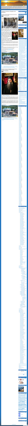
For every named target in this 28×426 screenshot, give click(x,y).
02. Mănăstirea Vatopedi (22, 280)
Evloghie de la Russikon (4, 67)
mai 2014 (19, 189)
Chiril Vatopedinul (21, 320)
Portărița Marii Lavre (21, 259)
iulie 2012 (19, 201)
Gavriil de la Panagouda (22, 329)
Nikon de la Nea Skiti (21, 351)
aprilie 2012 (20, 203)
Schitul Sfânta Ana (22, 273)
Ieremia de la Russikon (8, 119)
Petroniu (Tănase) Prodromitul (22, 238)
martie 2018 (20, 163)
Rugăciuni (20, 366)
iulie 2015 (19, 181)
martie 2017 (20, 170)
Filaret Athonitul (21, 327)
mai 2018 (19, 162)
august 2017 (20, 167)
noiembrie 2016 (20, 172)
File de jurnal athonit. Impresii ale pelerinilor (22, 248)
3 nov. (2, 71)
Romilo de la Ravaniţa (22, 240)
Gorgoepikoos (21, 254)
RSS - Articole (21, 414)
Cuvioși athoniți (20, 212)
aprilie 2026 (20, 109)
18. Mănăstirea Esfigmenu (22, 304)
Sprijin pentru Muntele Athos (21, 367)
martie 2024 (20, 123)
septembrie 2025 (20, 113)
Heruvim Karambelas (21, 336)
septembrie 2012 (20, 200)
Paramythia (21, 258)
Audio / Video (20, 210)
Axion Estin (21, 250)
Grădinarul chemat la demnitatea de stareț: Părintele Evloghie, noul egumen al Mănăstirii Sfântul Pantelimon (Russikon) (9, 70)
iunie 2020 (20, 148)
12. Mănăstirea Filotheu (22, 293)
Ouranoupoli (20, 308)
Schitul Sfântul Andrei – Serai (23, 283)
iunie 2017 (20, 168)
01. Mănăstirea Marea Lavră (22, 268)
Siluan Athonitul (21, 241)
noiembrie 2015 (20, 179)
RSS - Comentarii (21, 416)
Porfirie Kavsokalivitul (25, 405)
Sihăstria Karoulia (22, 275)
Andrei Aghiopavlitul (21, 315)
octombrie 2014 (20, 186)
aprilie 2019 (20, 156)
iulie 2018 (19, 161)
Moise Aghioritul (21, 348)
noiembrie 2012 (20, 199)
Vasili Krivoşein (21, 361)
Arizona (23, 396)
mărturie (24, 402)
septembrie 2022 (20, 133)
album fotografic (22, 396)
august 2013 (20, 194)
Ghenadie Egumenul (21, 224)
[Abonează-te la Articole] (19, 414)
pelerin (24, 403)
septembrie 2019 (20, 153)
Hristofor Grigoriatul (21, 337)
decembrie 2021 (20, 138)
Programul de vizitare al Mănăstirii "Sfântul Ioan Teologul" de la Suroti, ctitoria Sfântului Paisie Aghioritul (23, 98)
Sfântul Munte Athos (13, 67)
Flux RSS (24, 5)
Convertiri (19, 211)
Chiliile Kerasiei (22, 270)
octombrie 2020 (20, 146)
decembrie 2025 (20, 111)
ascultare (25, 396)
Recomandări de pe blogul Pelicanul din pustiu (22, 363)
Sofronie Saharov (21, 243)
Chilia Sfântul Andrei (24, 279)
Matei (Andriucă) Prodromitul (22, 347)
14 (23, 373)
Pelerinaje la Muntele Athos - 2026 (21, 92)
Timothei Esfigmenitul (22, 244)
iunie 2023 (20, 128)
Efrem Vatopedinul (21, 323)
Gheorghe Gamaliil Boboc (22, 332)
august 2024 (20, 120)
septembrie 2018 (20, 160)
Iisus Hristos (21, 400)
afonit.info (5, 50)
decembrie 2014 (20, 185)
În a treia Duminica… (20, 83)
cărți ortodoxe (20, 398)
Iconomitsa (21, 255)
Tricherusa (21, 264)
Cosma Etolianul (21, 217)
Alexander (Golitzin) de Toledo (22, 313)
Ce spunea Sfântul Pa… (21, 81)
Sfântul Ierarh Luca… (20, 88)
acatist (20, 396)
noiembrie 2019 (20, 152)
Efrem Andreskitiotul (21, 322)
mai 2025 (19, 115)
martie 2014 (20, 190)
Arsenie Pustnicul (21, 318)
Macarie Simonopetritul (22, 346)
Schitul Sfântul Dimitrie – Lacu (23, 295)
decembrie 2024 (20, 118)
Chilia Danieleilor (23, 276)
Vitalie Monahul (21, 362)
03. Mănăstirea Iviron (21, 284)
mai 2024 (19, 122)
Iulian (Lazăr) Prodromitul (22, 344)
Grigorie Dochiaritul (21, 334)
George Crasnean (24, 399)
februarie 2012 (20, 204)
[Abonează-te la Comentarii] (19, 416)
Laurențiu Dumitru (6, 71)
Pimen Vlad (21, 355)
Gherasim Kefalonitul (21, 225)
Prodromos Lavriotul (21, 356)
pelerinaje (22, 404)
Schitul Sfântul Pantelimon (23, 288)
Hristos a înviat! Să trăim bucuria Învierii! (22, 71)
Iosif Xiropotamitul (21, 342)
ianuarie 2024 (20, 124)
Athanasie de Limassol (22, 319)
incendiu (6, 67)
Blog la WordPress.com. (14, 424)
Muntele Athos (9, 67)
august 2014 (20, 187)
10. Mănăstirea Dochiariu (22, 292)
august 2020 (20, 147)
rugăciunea (19, 406)
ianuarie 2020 (20, 151)
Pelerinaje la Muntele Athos (22, 405)
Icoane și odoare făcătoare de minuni (22, 249)
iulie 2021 (19, 141)
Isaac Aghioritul (21, 343)
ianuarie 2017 (20, 171)
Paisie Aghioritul (21, 236)
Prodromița (21, 260)
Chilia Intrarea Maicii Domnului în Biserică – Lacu (24, 299)
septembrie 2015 (20, 180)
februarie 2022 (20, 137)
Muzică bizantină (20, 267)
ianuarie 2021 (20, 144)
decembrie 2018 (20, 158)
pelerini (21, 405)
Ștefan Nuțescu (22, 410)
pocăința (22, 405)
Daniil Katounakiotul (21, 219)
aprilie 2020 (20, 149)
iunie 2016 (20, 175)
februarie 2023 (20, 130)
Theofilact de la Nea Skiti (22, 358)
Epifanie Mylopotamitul (22, 325)
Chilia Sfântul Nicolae (23, 289)
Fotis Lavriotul (21, 328)
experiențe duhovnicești (20, 399)
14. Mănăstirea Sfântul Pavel (22, 294)
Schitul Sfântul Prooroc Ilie (23, 290)
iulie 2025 (19, 114)
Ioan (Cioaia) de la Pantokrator (22, 339)
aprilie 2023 (20, 129)
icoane (19, 400)
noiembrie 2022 (20, 132)
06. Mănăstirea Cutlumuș (22, 287)
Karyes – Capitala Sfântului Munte (23, 306)
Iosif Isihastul (21, 230)
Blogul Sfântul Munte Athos (10, 49)
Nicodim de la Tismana (22, 234)
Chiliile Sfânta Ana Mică (24, 274)
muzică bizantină (21, 402)
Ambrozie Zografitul (21, 314)
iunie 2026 (20, 108)
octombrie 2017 (20, 166)
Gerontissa (21, 253)
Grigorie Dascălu (21, 226)
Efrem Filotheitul (25, 398)
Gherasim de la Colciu (22, 333)
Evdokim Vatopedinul (21, 222)
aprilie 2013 (20, 196)
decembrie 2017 (20, 165)
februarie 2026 (20, 110)
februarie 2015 (20, 184)
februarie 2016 (20, 177)
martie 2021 (20, 143)
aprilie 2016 (20, 176)
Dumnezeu (23, 398)
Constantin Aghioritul (21, 216)
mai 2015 (19, 182)
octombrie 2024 (20, 119)
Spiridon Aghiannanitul (22, 357)
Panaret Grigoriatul (21, 352)
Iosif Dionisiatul (21, 341)
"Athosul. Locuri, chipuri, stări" (21, 207)
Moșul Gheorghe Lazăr (22, 231)
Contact (19, 104)
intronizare (11, 119)
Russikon (11, 67)
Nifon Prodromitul (21, 235)
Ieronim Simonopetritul (22, 227)
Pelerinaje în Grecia (20, 310)
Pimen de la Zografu (21, 239)
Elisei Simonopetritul (21, 324)
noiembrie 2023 (20, 125)
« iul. (18, 375)
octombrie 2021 (20, 139)
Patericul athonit (20, 309)
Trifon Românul (21, 360)
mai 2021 (19, 142)
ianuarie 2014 (20, 191)
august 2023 (20, 127)
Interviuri (19, 265)
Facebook (26, 5)
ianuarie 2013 (20, 198)
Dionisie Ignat (21, 220)
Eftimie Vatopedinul (21, 221)
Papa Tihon (21, 353)
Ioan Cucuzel (21, 229)
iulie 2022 (19, 134)
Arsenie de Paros (21, 215)
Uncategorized (20, 368)
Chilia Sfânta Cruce (22, 301)
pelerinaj (19, 404)
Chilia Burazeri (22, 285)
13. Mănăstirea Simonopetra (22, 395)
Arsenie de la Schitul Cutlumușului (23, 317)
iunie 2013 (20, 195)
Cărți (19, 245)
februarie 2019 (20, 157)
